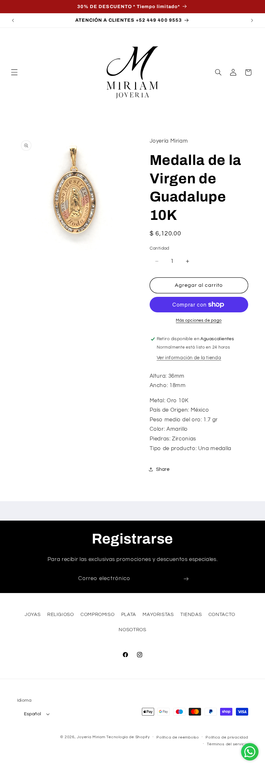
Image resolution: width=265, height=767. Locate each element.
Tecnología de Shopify (128, 737)
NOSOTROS (132, 629)
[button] (14, 72)
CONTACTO (221, 614)
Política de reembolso (177, 737)
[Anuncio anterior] (13, 20)
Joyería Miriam (91, 737)
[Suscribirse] (186, 579)
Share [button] (163, 469)
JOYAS (32, 614)
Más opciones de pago (199, 321)
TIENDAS (191, 614)
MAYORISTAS (158, 614)
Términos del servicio (227, 744)
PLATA (128, 614)
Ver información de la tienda (189, 357)
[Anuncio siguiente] (252, 20)
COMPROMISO (97, 614)
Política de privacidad (227, 737)
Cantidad (159, 248)
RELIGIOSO (60, 614)
